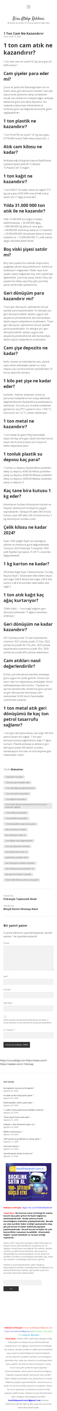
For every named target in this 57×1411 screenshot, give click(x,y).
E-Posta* (7, 989)
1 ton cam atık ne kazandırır (17, 793)
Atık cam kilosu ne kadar (15, 829)
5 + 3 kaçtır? (9, 1030)
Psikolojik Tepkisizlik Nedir (20, 899)
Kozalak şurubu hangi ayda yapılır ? (18, 1095)
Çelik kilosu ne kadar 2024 (16, 857)
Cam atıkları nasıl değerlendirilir (19, 840)
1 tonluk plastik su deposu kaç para (20, 824)
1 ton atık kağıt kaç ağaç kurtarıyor (20, 788)
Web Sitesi (7, 1003)
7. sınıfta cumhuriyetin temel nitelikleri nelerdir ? (23, 1110)
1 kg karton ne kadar (14, 777)
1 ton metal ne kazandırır (16, 812)
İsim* (5, 976)
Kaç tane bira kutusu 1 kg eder (18, 874)
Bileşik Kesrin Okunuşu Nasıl (20, 909)
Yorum (6, 943)
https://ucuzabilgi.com (12, 1060)
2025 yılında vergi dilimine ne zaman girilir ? (22, 1139)
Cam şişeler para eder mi (16, 852)
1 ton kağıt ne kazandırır (15, 799)
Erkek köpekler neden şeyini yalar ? (18, 1102)
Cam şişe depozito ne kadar (17, 846)
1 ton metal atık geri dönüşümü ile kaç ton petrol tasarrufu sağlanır (26, 805)
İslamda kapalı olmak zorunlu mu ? (18, 1153)
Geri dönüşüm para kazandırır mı (19, 868)
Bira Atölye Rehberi (28, 19)
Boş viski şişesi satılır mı (15, 835)
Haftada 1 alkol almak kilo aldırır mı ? (19, 1124)
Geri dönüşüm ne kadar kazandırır (20, 863)
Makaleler (17, 769)
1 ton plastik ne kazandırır (16, 818)
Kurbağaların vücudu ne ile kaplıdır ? (19, 1088)
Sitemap (28, 1064)
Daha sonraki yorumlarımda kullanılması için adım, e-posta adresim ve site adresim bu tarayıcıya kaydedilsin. (27, 1021)
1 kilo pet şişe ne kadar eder (17, 782)
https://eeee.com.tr (36, 1060)
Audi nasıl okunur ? (11, 1146)
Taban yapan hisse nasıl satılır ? (16, 1117)
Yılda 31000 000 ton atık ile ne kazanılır (21, 880)
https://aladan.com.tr (12, 1064)
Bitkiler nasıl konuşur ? (12, 1131)
